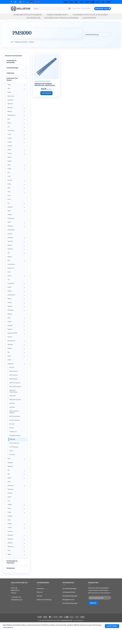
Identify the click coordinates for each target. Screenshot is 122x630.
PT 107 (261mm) (14, 443)
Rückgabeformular (68, 599)
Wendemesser (33, 18)
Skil (9, 474)
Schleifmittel (89, 18)
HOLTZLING (11, 230)
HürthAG (10, 249)
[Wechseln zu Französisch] (35, 2)
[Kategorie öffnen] (26, 67)
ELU (9, 172)
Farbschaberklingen (57, 15)
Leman (9, 275)
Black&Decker (11, 115)
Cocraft (10, 138)
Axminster (10, 100)
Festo (9, 199)
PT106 (11, 451)
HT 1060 (11, 424)
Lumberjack (11, 283)
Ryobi (9, 356)
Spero (9, 481)
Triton (9, 508)
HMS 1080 (12, 395)
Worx (9, 550)
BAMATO (10, 103)
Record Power (11, 340)
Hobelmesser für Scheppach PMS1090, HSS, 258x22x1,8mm (45, 84)
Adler (9, 84)
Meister (10, 302)
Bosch (9, 123)
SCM (9, 458)
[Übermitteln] (69, 8)
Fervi (9, 195)
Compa (10, 142)
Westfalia (10, 535)
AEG (9, 88)
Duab (9, 165)
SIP (8, 470)
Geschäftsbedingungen (70, 603)
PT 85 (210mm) (13, 447)
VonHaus (10, 531)
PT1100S (12, 454)
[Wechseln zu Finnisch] (20, 2)
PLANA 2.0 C (13, 431)
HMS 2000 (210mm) (15, 399)
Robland (10, 348)
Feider (9, 184)
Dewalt (10, 153)
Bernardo (10, 107)
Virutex (10, 527)
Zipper (9, 554)
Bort (9, 119)
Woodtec (10, 543)
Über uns (40, 592)
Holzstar (10, 245)
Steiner (10, 497)
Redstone (10, 344)
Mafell (9, 287)
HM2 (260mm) (13, 379)
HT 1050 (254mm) (14, 420)
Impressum (40, 588)
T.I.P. (9, 500)
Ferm (9, 191)
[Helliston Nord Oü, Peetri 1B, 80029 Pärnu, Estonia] (11, 1)
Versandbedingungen (69, 588)
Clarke (9, 134)
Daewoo (10, 145)
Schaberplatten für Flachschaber (90, 15)
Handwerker (11, 218)
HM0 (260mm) (13, 371)
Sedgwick (10, 462)
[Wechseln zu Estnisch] (28, 2)
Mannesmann (11, 295)
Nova (9, 317)
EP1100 (11, 367)
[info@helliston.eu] (16, 1)
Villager (10, 523)
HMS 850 (12, 403)
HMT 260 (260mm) (14, 416)
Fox (9, 203)
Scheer (9, 360)
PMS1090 (12, 439)
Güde (9, 210)
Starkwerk (10, 489)
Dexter (10, 157)
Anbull (9, 92)
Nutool (9, 321)
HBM (9, 222)
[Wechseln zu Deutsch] (31, 2)
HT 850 (11, 428)
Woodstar (10, 539)
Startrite (10, 493)
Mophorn (10, 314)
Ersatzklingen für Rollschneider (61, 18)
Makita (10, 291)
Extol (9, 176)
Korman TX (11, 268)
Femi (9, 188)
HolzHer (10, 233)
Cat (9, 126)
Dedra (9, 149)
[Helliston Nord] (20, 8)
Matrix (9, 298)
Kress (9, 272)
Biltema (10, 111)
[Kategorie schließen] (26, 78)
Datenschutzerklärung (44, 599)
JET (9, 253)
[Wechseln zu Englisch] (38, 2)
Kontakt (39, 596)
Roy (9, 352)
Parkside (10, 325)
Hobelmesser (10, 73)
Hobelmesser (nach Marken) (28, 15)
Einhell (9, 168)
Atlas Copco (11, 96)
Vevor (9, 520)
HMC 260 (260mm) (14, 382)
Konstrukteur (11, 264)
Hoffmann (10, 226)
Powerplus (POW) (12, 333)
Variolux (10, 516)
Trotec (9, 512)
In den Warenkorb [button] (46, 93)
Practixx (10, 337)
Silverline (10, 466)
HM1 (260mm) (13, 375)
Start (12, 42)
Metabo (10, 306)
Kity (9, 260)
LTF (9, 279)
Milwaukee (11, 310)
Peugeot (10, 329)
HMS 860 (12, 407)
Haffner (10, 214)
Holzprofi (10, 241)
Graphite (10, 207)
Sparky (9, 478)
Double (10, 161)
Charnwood (11, 130)
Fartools (10, 180)
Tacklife (10, 504)
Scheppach (31, 42)
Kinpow (10, 256)
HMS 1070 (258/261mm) (13, 391)
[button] (81, 8)
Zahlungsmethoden (68, 592)
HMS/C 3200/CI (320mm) (14, 411)
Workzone (10, 546)
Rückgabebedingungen (69, 596)
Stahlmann (10, 485)
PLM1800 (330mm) (14, 435)
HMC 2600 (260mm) (15, 386)
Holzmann (10, 237)
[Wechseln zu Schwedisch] (24, 2)
